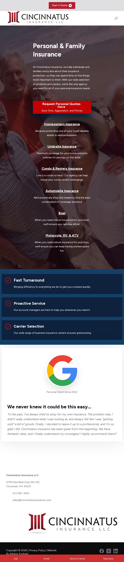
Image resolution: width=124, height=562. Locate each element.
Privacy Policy (37, 550)
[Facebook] (101, 551)
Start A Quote (59, 5)
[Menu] (116, 18)
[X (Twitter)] (108, 551)
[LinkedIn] (115, 551)
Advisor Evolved (19, 553)
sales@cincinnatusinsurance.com (32, 500)
